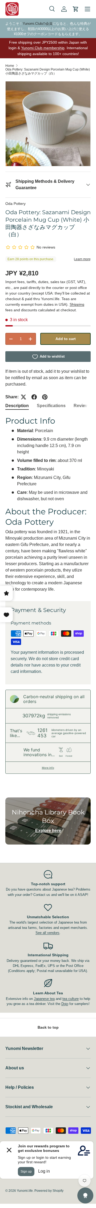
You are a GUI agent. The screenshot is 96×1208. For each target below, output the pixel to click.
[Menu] (87, 9)
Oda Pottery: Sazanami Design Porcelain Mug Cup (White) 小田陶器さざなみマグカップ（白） (47, 71)
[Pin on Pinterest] (44, 397)
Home (9, 66)
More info (48, 767)
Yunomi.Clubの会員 (38, 24)
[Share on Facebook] (34, 397)
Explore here (48, 830)
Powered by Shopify (48, 1191)
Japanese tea (44, 999)
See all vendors (47, 933)
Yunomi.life (25, 1191)
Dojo (64, 1004)
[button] (76, 9)
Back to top (48, 1027)
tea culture (70, 999)
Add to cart (65, 339)
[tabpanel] (48, 504)
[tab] (17, 405)
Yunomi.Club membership (43, 48)
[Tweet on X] (23, 397)
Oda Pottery (15, 203)
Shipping (77, 304)
